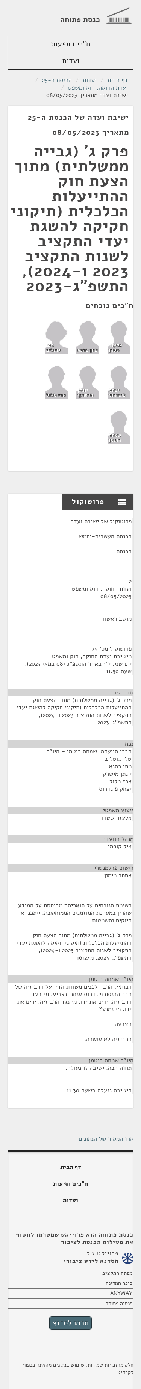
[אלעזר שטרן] (119, 337)
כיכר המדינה (119, 1283)
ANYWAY (121, 1293)
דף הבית (118, 80)
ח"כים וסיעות (70, 44)
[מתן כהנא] (87, 337)
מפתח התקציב (117, 1273)
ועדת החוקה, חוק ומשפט (98, 88)
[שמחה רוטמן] (119, 427)
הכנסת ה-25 (57, 80)
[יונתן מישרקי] (87, 382)
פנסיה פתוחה (118, 1303)
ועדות (70, 60)
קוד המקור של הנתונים (106, 1139)
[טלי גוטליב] (56, 337)
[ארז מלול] (56, 382)
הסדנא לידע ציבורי (91, 1261)
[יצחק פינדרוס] (119, 382)
